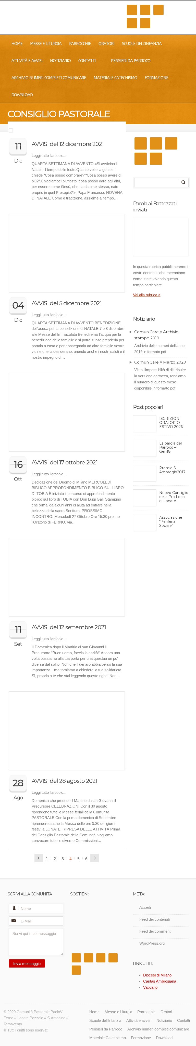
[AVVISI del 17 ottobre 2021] (67, 412)
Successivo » (94, 858)
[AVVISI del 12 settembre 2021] (67, 577)
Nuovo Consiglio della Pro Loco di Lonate (173, 497)
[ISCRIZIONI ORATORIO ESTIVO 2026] (144, 423)
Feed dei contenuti (154, 919)
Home (16, 43)
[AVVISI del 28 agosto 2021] (67, 730)
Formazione (156, 77)
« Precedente (38, 858)
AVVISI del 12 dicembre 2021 (68, 144)
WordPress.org (152, 943)
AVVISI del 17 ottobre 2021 (64, 462)
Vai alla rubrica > (147, 295)
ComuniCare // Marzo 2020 (160, 362)
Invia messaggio (27, 963)
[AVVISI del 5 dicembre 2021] (67, 253)
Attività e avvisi (26, 60)
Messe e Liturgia (46, 43)
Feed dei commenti (155, 931)
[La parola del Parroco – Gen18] (144, 448)
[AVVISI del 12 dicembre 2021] (67, 130)
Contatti (87, 60)
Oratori (106, 43)
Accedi (145, 907)
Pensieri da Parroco (130, 60)
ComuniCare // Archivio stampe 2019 (156, 334)
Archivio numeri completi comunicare (48, 77)
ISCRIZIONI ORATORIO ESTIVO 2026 (171, 423)
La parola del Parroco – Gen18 (170, 447)
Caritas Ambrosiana (159, 981)
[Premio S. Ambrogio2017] (144, 473)
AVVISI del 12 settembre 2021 (69, 627)
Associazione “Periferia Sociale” (170, 521)
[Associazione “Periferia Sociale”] (144, 522)
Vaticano (150, 987)
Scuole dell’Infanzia (142, 43)
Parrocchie (80, 43)
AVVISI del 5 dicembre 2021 (67, 303)
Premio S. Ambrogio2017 (172, 470)
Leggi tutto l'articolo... (49, 155)
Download (22, 94)
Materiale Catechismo (115, 77)
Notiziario (60, 60)
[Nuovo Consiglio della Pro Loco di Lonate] (144, 497)
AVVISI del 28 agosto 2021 (64, 780)
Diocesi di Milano (157, 975)
